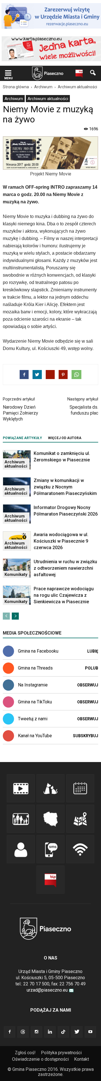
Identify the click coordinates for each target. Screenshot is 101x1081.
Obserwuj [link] (87, 685)
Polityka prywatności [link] (61, 1052)
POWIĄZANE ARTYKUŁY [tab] (22, 438)
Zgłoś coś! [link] (25, 1052)
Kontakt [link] (81, 1059)
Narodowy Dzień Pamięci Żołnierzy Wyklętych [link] (20, 413)
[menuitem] (14, 98)
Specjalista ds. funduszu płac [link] (84, 410)
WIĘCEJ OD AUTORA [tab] (64, 438)
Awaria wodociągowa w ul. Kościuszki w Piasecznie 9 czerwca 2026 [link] (61, 541)
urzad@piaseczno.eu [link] (47, 990)
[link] (8, 73)
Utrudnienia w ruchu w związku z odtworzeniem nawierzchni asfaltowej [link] (65, 568)
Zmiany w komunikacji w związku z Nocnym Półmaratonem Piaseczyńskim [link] (65, 487)
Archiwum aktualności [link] (47, 98)
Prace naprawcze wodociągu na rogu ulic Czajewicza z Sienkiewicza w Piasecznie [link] (64, 595)
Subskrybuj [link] (85, 736)
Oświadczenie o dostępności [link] (40, 1059)
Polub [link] (91, 668)
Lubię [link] (92, 651)
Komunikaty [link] (15, 574)
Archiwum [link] (13, 98)
